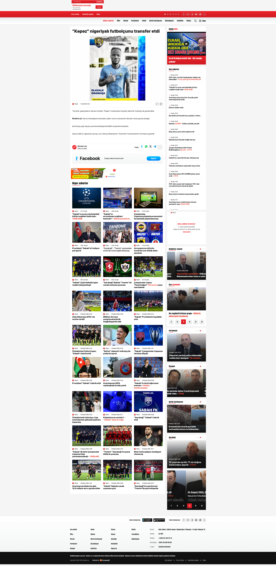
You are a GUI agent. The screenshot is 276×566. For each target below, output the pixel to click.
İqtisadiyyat (169, 20)
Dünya (189, 20)
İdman (113, 529)
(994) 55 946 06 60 (165, 542)
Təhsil (144, 20)
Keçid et (153, 158)
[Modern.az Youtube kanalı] (196, 14)
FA (176, 14)
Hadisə (93, 534)
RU (170, 14)
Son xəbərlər (168, 560)
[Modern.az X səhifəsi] (204, 14)
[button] (195, 249)
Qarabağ (114, 539)
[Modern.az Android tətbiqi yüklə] (147, 520)
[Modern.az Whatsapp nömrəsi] (200, 14)
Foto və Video (75, 14)
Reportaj (114, 548)
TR (173, 14)
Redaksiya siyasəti (87, 14)
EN (167, 14)
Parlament (135, 20)
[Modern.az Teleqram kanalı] (192, 14)
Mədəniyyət (135, 539)
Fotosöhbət (135, 534)
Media (134, 529)
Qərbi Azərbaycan (155, 20)
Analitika (180, 20)
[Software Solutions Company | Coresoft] (105, 560)
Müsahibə (114, 543)
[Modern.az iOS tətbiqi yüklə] (159, 520)
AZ (165, 14)
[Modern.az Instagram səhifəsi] (188, 14)
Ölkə (118, 20)
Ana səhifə (73, 529)
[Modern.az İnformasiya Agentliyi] (78, 520)
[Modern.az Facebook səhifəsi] (183, 14)
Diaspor (72, 548)
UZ (178, 14)
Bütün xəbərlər (108, 20)
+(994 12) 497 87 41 (165, 538)
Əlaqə (98, 14)
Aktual (125, 20)
